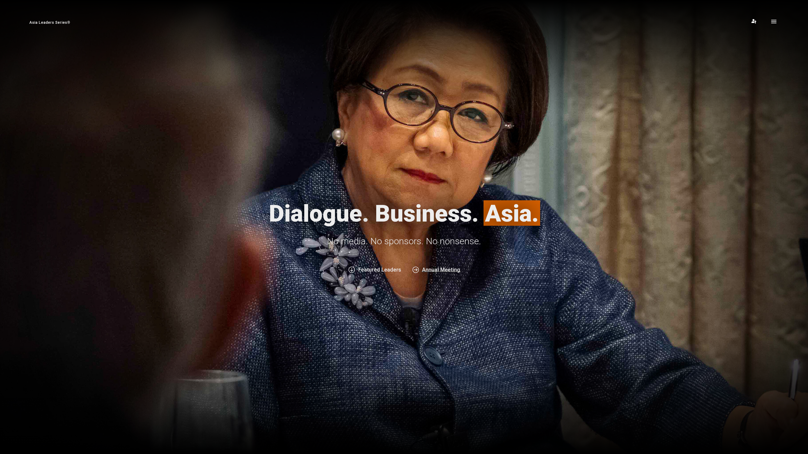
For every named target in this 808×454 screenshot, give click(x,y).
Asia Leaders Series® (49, 22)
